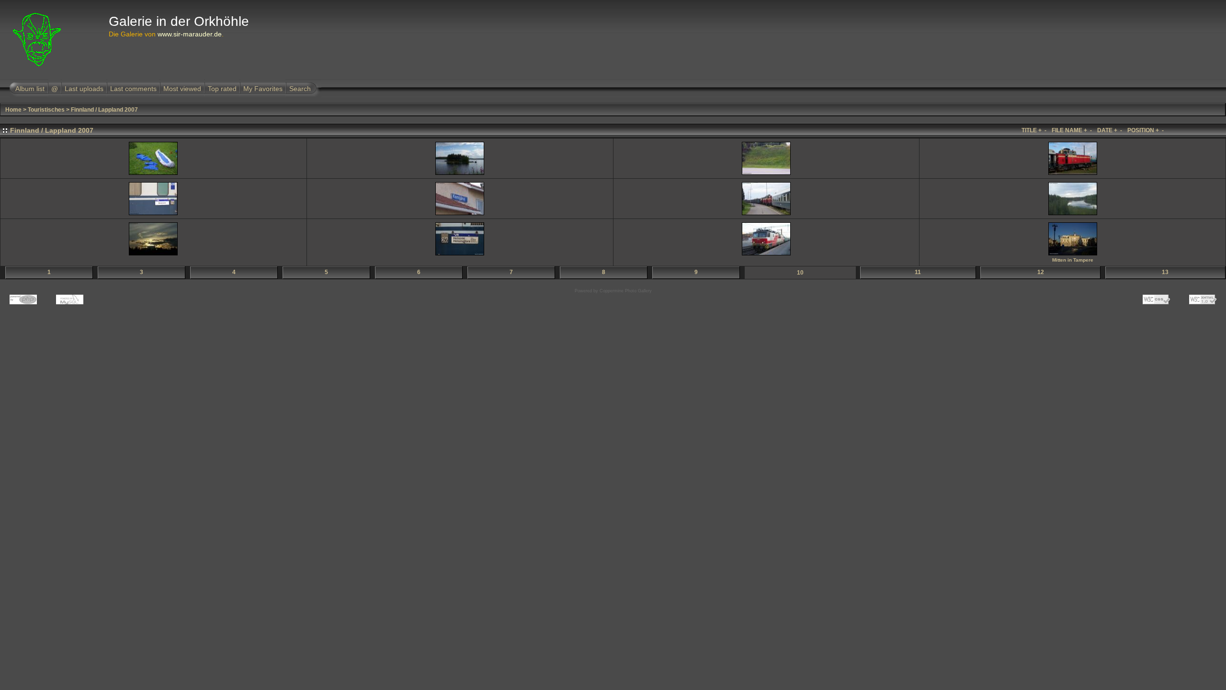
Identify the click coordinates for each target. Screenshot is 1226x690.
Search (300, 88)
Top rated (222, 88)
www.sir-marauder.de (190, 34)
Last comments (133, 88)
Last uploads (84, 88)
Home (13, 109)
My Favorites (263, 88)
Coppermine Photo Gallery (626, 290)
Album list (30, 88)
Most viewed (182, 88)
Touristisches (46, 109)
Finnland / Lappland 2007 (104, 109)
